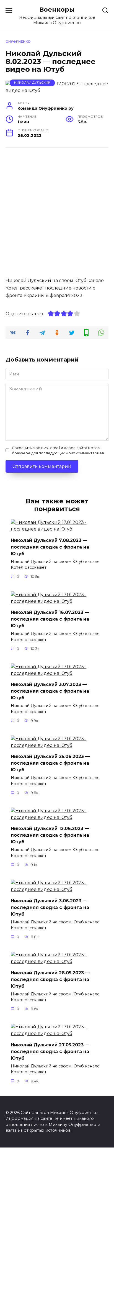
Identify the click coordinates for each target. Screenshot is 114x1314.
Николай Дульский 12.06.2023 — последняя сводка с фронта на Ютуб (50, 835)
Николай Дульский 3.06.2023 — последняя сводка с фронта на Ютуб (50, 907)
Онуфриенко (18, 41)
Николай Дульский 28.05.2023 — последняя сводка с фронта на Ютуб (50, 979)
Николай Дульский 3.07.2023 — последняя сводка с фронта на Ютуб (50, 691)
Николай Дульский (32, 82)
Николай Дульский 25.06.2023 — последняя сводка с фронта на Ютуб (50, 763)
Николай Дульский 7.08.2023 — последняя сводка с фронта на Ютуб (50, 546)
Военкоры (57, 9)
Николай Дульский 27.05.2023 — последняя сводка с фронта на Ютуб (50, 1051)
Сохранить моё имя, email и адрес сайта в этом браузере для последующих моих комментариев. (58, 450)
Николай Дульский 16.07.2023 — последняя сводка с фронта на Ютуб (50, 619)
